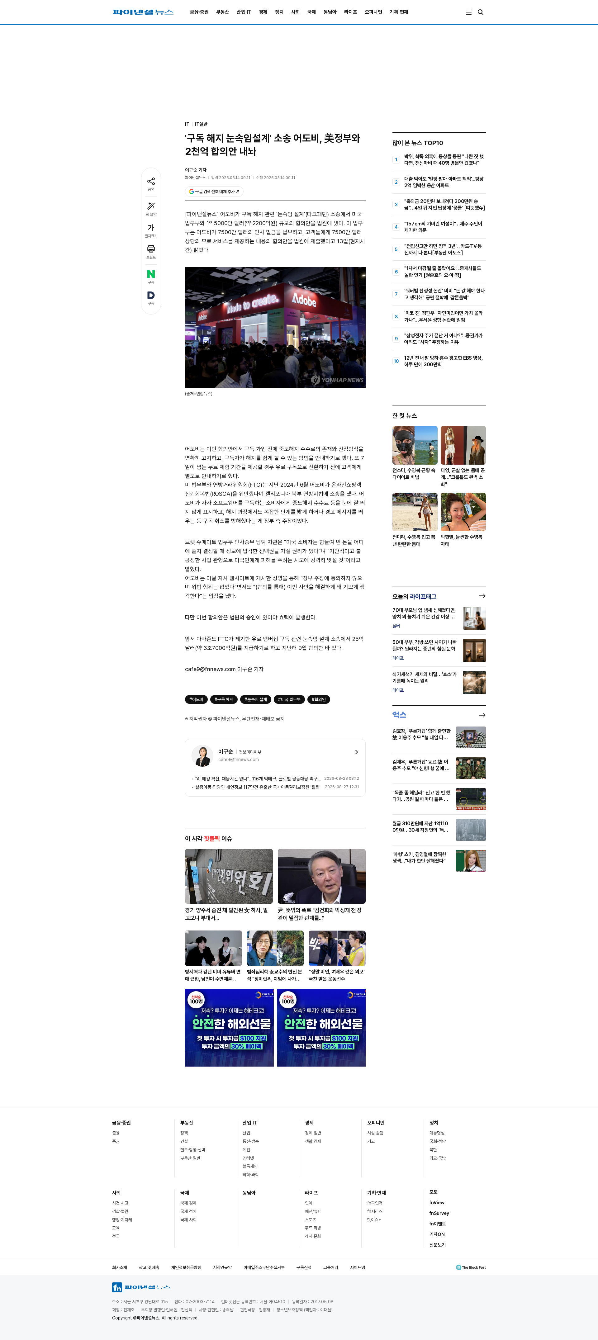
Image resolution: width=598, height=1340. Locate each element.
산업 (246, 1132)
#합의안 (319, 699)
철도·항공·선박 (192, 1149)
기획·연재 (399, 12)
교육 (116, 1227)
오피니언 (373, 12)
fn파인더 (374, 1202)
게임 (246, 1149)
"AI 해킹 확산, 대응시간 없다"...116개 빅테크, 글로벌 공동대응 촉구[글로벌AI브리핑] (258, 779)
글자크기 (151, 236)
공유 (151, 189)
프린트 (151, 257)
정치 (279, 12)
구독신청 (304, 1267)
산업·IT (244, 12)
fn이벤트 (438, 1224)
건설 (184, 1141)
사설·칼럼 (375, 1132)
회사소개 (119, 1267)
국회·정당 (438, 1141)
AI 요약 (151, 214)
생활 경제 (313, 1141)
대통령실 (437, 1132)
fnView (437, 1202)
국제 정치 (188, 1211)
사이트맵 (357, 1267)
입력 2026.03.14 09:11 (230, 177)
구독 (151, 282)
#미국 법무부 (289, 699)
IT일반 (201, 124)
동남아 (330, 12)
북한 (433, 1149)
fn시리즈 (374, 1211)
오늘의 (414, 596)
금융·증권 (199, 12)
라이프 (350, 12)
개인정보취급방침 (186, 1267)
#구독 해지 (224, 699)
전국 (116, 1236)
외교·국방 (438, 1158)
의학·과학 (251, 1174)
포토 (434, 1192)
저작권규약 (222, 1267)
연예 (308, 1202)
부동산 (222, 12)
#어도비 (196, 699)
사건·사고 (120, 1202)
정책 (184, 1132)
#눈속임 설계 (255, 699)
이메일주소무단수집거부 (264, 1267)
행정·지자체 (122, 1219)
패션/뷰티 (313, 1211)
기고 (371, 1141)
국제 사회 (188, 1219)
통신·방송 (251, 1141)
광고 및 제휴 (149, 1267)
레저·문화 (313, 1236)
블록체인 (250, 1166)
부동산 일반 (190, 1158)
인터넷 (248, 1158)
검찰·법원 (120, 1211)
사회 (295, 12)
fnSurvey (439, 1213)
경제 (263, 12)
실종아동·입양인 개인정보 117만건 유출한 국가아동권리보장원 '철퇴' (257, 787)
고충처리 (330, 1267)
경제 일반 (313, 1132)
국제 (311, 12)
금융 (116, 1132)
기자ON (437, 1234)
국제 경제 (188, 1202)
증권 (116, 1141)
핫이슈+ (374, 1219)
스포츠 (310, 1219)
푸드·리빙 (313, 1227)
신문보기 (438, 1245)
